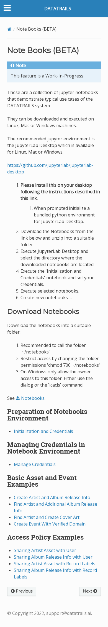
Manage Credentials (35, 464)
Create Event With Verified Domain (50, 524)
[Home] (9, 29)
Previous (24, 591)
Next (88, 591)
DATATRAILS (57, 9)
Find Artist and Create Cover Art (46, 517)
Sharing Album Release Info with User (53, 557)
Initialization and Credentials (43, 431)
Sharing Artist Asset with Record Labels (54, 564)
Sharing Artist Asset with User (45, 550)
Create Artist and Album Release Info (52, 497)
